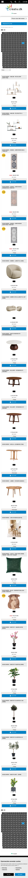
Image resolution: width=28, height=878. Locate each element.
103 (13, 53)
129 (19, 59)
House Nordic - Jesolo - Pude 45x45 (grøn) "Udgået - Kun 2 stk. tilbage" (13, 554)
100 (4, 53)
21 (4, 37)
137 (19, 61)
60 (2, 45)
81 (4, 49)
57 (20, 43)
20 (2, 37)
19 (25, 35)
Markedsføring (18, 868)
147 (25, 63)
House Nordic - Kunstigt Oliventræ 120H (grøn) (12, 701)
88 (23, 49)
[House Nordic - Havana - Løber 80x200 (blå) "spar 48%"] (14, 161)
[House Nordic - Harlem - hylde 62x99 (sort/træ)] (14, 88)
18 (23, 35)
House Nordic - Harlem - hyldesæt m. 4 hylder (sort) (12, 114)
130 (22, 59)
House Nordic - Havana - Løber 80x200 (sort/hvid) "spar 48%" (12, 224)
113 (19, 55)
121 (19, 57)
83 (10, 49)
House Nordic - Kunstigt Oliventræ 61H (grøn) (12, 738)
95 (15, 51)
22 (7, 37)
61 (4, 45)
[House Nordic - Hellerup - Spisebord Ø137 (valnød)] (14, 418)
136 (16, 61)
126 (10, 59)
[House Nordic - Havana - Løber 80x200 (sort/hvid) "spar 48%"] (14, 235)
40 (2, 41)
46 (17, 41)
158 (10, 67)
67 (20, 45)
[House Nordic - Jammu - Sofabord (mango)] (14, 492)
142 (10, 63)
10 (2, 35)
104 (16, 53)
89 (25, 49)
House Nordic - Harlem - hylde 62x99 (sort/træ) (11, 77)
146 (22, 63)
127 (13, 59)
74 (12, 47)
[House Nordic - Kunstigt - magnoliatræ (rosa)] (14, 638)
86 (17, 49)
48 (23, 41)
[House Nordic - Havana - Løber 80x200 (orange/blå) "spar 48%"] (14, 198)
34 (12, 39)
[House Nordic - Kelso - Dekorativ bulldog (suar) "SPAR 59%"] (14, 602)
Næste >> (24, 67)
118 (10, 57)
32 (7, 39)
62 (7, 45)
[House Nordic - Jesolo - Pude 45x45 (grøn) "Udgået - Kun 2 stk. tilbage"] (14, 565)
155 (25, 65)
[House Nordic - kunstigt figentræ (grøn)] (14, 675)
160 (16, 67)
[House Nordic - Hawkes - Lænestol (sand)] (14, 271)
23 (10, 37)
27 (20, 37)
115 (25, 55)
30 (2, 39)
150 (10, 65)
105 (19, 53)
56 (17, 43)
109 (7, 55)
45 (15, 41)
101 (7, 53)
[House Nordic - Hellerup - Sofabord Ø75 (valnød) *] (14, 381)
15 (15, 35)
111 (13, 55)
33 (10, 39)
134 (10, 61)
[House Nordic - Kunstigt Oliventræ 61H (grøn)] (14, 748)
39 (25, 39)
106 (22, 53)
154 (22, 65)
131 (25, 59)
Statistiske (18, 869)
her (18, 865)
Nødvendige (4, 868)
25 (15, 37)
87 (20, 49)
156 (4, 67)
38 (23, 39)
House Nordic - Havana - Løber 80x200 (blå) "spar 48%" (13, 150)
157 (7, 67)
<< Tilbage (5, 33)
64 (12, 45)
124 (4, 59)
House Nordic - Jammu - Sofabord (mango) (13, 481)
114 (22, 55)
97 (20, 51)
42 (7, 41)
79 (25, 47)
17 (20, 35)
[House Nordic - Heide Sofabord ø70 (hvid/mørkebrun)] (14, 345)
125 (7, 59)
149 (7, 65)
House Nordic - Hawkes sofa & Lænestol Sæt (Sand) (14, 297)
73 (10, 47)
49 (25, 41)
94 (12, 51)
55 (15, 43)
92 (7, 51)
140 (4, 63)
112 (16, 55)
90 (2, 51)
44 (12, 41)
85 (15, 49)
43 (10, 41)
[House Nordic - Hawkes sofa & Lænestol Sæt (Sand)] (14, 308)
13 (10, 35)
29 (25, 37)
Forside (2, 27)
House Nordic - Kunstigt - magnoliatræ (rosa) (12, 628)
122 (22, 57)
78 (23, 47)
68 (23, 45)
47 (20, 41)
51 (4, 43)
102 (10, 53)
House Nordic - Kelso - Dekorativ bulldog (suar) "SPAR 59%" (13, 591)
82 (7, 49)
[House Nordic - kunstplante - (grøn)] (14, 785)
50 (2, 43)
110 (10, 55)
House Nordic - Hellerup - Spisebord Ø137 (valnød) (13, 407)
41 (4, 41)
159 (13, 67)
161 (19, 67)
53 (10, 43)
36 (17, 39)
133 (7, 61)
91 (4, 51)
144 (16, 63)
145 (19, 63)
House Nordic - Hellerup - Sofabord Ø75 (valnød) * (12, 371)
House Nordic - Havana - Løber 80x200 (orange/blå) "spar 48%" (12, 187)
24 (12, 37)
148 (4, 65)
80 (2, 49)
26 (17, 37)
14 (12, 35)
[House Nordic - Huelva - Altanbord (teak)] (14, 455)
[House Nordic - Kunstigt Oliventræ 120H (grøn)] (14, 712)
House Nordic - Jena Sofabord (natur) (12, 517)
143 (13, 63)
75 (15, 47)
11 (4, 35)
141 (7, 63)
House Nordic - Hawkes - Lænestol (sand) (13, 261)
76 (17, 47)
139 (25, 61)
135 (13, 61)
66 (17, 45)
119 (13, 57)
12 (7, 35)
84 (12, 49)
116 (4, 57)
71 (4, 47)
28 (23, 37)
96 (17, 51)
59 (25, 43)
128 (16, 59)
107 (25, 53)
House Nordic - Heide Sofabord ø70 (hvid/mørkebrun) (11, 334)
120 (16, 57)
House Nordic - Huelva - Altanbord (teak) (13, 444)
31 (4, 39)
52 (7, 43)
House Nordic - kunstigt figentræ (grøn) (13, 664)
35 (15, 39)
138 (22, 61)
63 (10, 45)
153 (19, 65)
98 (23, 51)
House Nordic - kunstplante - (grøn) (11, 774)
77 (20, 47)
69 (25, 45)
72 (7, 47)
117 (7, 57)
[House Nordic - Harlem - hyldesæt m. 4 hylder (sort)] (14, 124)
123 (25, 57)
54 (12, 43)
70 (2, 47)
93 (10, 51)
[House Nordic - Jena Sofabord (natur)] (14, 528)
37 (20, 39)
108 (4, 55)
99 (25, 51)
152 (16, 65)
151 (13, 65)
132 (4, 61)
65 (15, 45)
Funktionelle (4, 869)
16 (17, 35)
